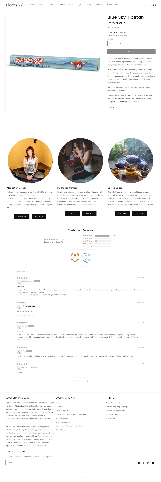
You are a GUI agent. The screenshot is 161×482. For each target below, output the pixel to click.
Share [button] (112, 107)
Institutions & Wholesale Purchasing (68, 426)
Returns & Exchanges (63, 422)
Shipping (110, 35)
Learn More (22, 216)
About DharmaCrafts (113, 403)
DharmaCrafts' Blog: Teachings (117, 407)
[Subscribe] (42, 462)
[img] (22, 278)
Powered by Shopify (86, 477)
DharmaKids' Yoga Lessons (115, 411)
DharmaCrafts (77, 477)
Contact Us (60, 407)
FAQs (57, 403)
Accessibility (110, 418)
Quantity (110, 39)
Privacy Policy (60, 430)
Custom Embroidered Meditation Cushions (71, 414)
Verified (80, 265)
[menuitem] (37, 4)
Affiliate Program (62, 411)
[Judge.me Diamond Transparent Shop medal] (86, 257)
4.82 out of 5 (61, 239)
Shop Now (39, 216)
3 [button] (81, 381)
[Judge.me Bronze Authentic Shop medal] (75, 257)
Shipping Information (63, 418)
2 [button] (77, 381)
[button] (144, 5)
